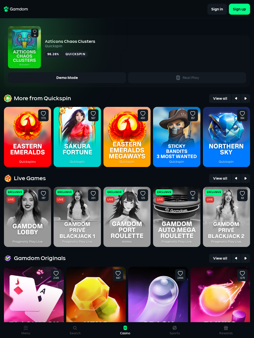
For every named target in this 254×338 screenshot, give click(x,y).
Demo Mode (67, 78)
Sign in (217, 9)
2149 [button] (56, 278)
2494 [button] (180, 278)
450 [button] (143, 118)
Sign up (239, 9)
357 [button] (192, 118)
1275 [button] (242, 278)
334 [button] (242, 118)
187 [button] (43, 198)
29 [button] (35, 36)
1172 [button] (43, 118)
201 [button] (93, 198)
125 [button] (143, 198)
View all (220, 99)
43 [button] (192, 198)
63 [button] (242, 198)
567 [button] (93, 118)
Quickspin (53, 46)
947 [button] (118, 278)
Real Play (191, 78)
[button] (34, 32)
